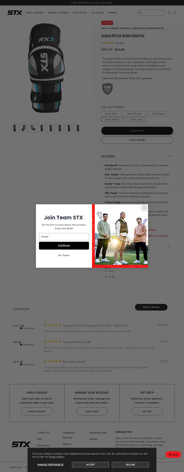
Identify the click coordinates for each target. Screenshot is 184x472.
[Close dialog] (144, 207)
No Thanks (64, 255)
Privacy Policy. (57, 456)
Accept (90, 464)
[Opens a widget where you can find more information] (173, 455)
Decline (130, 464)
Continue (64, 245)
